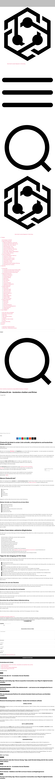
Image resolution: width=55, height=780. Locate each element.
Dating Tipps (6, 388)
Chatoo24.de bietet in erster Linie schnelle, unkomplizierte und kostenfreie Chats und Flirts (17, 664)
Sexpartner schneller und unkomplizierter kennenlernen (25, 549)
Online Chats (2, 388)
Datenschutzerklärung (10, 654)
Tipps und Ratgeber (24, 388)
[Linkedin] (27, 438)
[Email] (32, 438)
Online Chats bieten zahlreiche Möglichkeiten (9, 667)
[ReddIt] (30, 438)
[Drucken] (35, 438)
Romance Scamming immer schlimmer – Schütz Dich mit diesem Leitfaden (21, 700)
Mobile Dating (18, 388)
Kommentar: (2, 640)
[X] (20, 438)
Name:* (1, 644)
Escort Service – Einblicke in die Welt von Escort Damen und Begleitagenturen (22, 771)
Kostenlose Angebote (12, 388)
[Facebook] (17, 438)
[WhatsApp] (25, 438)
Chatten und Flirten (32, 482)
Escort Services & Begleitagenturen (5, 684)
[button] (27, 387)
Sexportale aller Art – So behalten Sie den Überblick (14, 675)
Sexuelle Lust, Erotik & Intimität (4, 691)
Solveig (1, 616)
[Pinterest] (22, 438)
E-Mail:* (1, 648)
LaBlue (7, 475)
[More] (38, 438)
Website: (1, 652)
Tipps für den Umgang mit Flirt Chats (7, 668)
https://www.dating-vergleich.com (9, 616)
